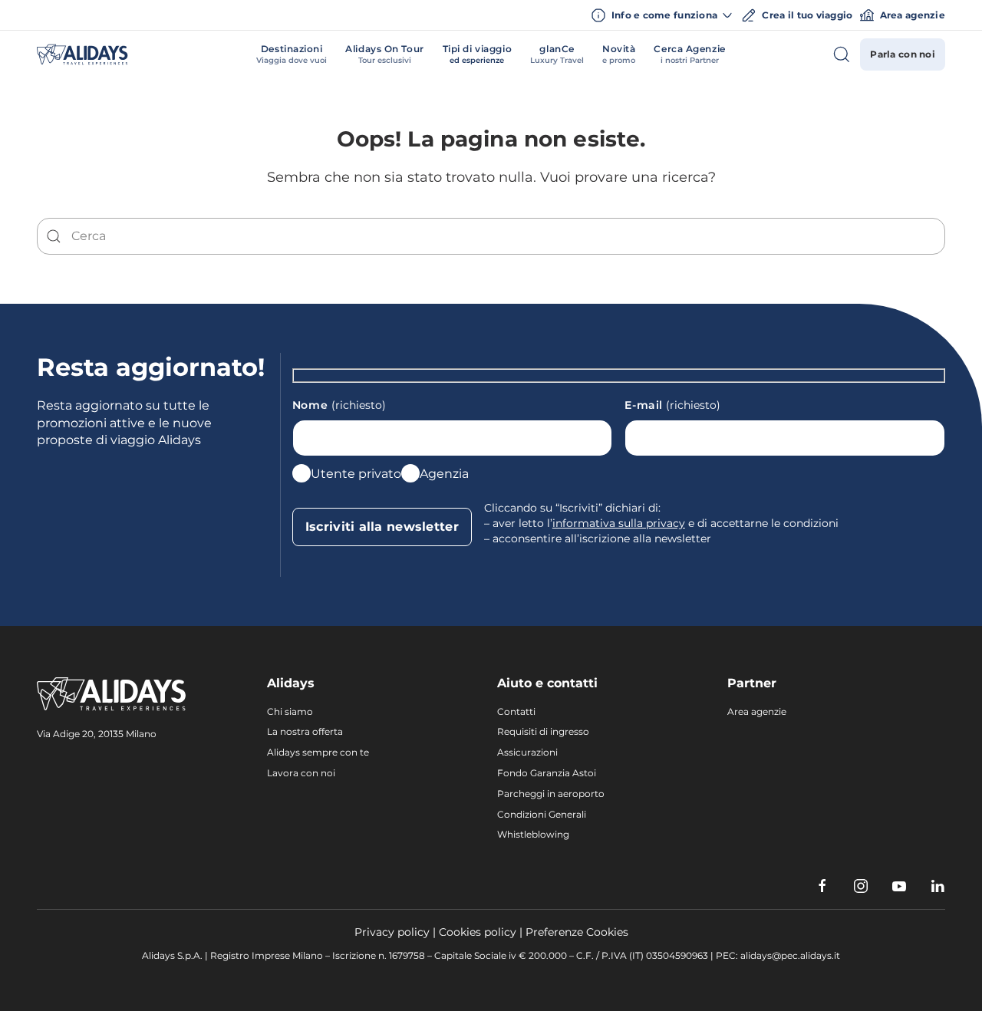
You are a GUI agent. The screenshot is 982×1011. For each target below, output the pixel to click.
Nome (339, 405)
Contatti (516, 711)
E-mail (672, 405)
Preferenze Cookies (577, 932)
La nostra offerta (305, 731)
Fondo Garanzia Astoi (546, 773)
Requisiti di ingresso (543, 731)
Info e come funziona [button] (664, 15)
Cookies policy (477, 932)
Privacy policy (392, 932)
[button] (291, 54)
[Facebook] (822, 886)
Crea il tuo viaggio (807, 15)
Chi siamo (290, 711)
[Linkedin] (937, 886)
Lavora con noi (301, 773)
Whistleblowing (533, 834)
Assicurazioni (527, 752)
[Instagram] (860, 886)
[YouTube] (899, 886)
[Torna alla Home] (82, 54)
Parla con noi (902, 54)
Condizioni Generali (541, 814)
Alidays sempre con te (318, 752)
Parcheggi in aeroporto (551, 793)
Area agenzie (912, 15)
